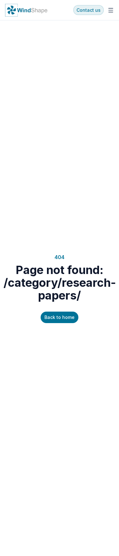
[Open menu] (111, 10)
